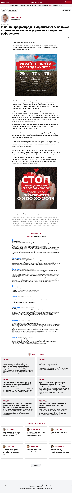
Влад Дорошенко (17, 258)
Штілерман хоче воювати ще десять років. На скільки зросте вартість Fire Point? (11, 451)
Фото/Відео (45, 5)
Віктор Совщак (16, 307)
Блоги (50, 5)
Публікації (22, 5)
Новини (17, 5)
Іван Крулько (16, 18)
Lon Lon (15, 286)
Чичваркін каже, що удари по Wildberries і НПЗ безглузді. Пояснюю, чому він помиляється (12, 435)
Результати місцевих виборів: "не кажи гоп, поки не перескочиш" (53, 364)
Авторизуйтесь (29, 236)
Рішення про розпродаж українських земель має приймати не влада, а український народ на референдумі (16, 365)
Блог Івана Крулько (12, 10)
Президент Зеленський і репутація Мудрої (34, 450)
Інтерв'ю (34, 5)
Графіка (39, 5)
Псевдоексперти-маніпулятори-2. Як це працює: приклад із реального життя (60, 452)
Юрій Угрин (15, 320)
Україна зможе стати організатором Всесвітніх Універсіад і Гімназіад (52, 384)
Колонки (29, 5)
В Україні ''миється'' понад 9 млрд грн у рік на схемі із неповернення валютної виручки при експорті (17, 385)
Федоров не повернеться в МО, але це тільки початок (59, 433)
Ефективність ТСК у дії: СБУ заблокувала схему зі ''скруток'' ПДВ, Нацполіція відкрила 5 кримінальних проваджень (17, 405)
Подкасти (55, 5)
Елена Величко (16, 240)
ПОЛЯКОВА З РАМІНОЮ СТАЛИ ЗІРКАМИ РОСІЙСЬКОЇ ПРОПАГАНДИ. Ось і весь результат (36, 435)
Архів (60, 5)
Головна (12, 5)
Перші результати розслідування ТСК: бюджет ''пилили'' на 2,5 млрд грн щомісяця (52, 405)
